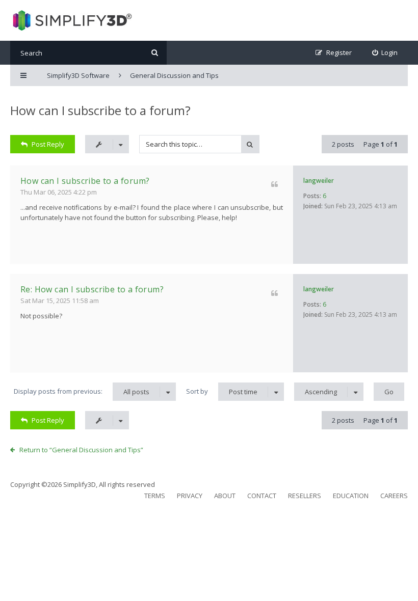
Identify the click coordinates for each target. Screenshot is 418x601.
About (225, 495)
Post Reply (48, 144)
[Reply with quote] (274, 184)
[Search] (155, 53)
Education (351, 495)
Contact (261, 495)
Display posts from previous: (81, 391)
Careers (394, 495)
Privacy (189, 495)
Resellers (304, 495)
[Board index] (71, 20)
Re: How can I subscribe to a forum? (92, 289)
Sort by (221, 391)
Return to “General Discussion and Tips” (81, 449)
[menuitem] (385, 53)
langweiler (318, 180)
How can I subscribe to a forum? (100, 110)
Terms (154, 495)
